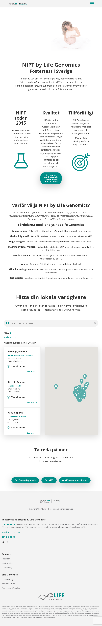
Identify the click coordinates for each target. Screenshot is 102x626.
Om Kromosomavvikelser (74, 480)
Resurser (6, 558)
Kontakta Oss (8, 563)
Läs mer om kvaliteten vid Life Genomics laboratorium (51, 178)
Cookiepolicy (7, 567)
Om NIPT (49, 480)
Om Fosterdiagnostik (25, 480)
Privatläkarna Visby (16, 416)
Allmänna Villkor (8, 583)
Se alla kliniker (10, 337)
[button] (84, 396)
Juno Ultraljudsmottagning (20, 355)
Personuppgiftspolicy (11, 588)
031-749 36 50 (8, 537)
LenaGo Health (14, 386)
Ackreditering (7, 579)
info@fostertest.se (11, 532)
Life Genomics (8, 524)
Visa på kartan (18, 366)
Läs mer (31, 371)
